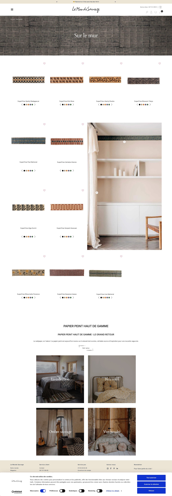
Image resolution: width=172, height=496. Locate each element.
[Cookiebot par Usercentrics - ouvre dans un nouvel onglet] (17, 492)
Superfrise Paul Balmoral (28, 162)
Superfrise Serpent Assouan (67, 228)
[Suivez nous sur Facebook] (111, 468)
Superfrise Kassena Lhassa (66, 294)
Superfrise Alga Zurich (28, 228)
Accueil (12, 19)
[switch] (62, 490)
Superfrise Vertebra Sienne (67, 162)
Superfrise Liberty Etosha (105, 101)
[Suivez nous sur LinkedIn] (117, 468)
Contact (41, 468)
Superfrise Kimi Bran (66, 101)
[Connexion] (151, 12)
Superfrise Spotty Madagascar (28, 101)
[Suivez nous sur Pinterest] (114, 468)
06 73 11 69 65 (43, 470)
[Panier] (160, 12)
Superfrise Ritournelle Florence (28, 294)
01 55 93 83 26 (82, 468)
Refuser (151, 491)
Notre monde (14, 468)
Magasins (13, 470)
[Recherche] (147, 12)
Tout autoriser (151, 478)
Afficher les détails (112, 491)
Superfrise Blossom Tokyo (143, 101)
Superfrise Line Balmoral (105, 294)
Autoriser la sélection (151, 484)
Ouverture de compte (84, 470)
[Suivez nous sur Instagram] (108, 468)
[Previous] (12, 80)
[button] (44, 63)
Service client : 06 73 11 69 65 (148, 7)
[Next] (44, 80)
